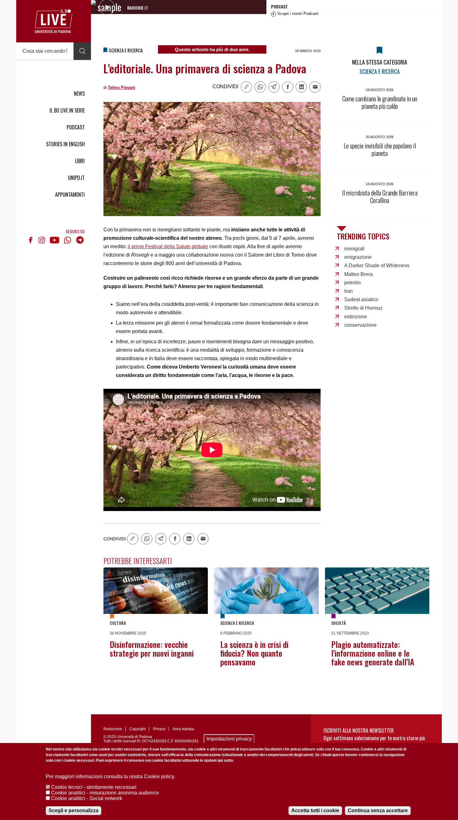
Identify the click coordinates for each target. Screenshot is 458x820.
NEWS (79, 93)
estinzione (355, 316)
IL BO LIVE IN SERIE (67, 110)
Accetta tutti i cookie (315, 810)
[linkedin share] (301, 87)
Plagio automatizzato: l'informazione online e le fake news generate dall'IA (372, 653)
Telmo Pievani (121, 87)
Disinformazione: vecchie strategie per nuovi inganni (152, 648)
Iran (348, 291)
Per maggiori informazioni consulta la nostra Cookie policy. (110, 776)
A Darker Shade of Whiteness (376, 265)
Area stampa (183, 729)
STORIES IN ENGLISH (65, 144)
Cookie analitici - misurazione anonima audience (105, 792)
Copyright (137, 729)
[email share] (315, 87)
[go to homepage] (53, 21)
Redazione (112, 729)
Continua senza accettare (378, 810)
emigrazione (358, 257)
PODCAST (76, 127)
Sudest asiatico (361, 299)
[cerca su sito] (82, 51)
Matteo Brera (358, 274)
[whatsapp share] (260, 87)
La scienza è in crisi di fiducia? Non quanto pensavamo (254, 653)
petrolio (352, 282)
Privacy (159, 729)
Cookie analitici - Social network (86, 798)
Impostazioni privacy (229, 738)
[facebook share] (287, 87)
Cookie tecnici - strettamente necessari (93, 787)
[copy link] (246, 87)
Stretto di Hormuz (363, 308)
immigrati (354, 248)
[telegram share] (273, 87)
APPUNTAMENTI (70, 194)
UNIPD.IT (76, 177)
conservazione (360, 325)
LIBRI (80, 161)
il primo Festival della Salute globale (168, 246)
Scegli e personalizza (73, 810)
